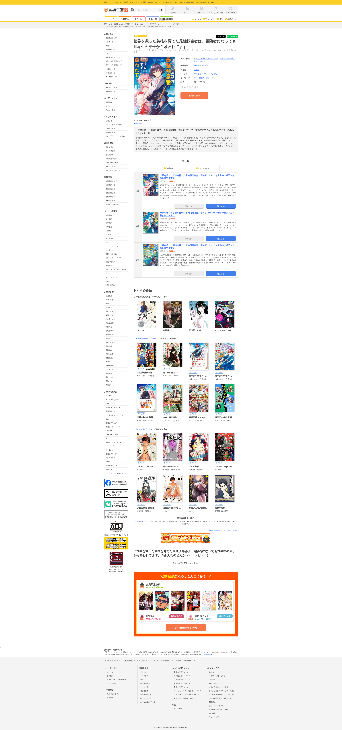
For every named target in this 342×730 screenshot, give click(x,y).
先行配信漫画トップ (113, 57)
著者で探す (110, 155)
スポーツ (109, 266)
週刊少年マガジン (112, 423)
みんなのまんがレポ (113, 170)
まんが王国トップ (113, 661)
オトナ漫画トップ (112, 77)
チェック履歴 (110, 110)
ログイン (109, 106)
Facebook (179, 709)
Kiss (107, 419)
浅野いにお (110, 300)
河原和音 (109, 327)
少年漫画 (109, 227)
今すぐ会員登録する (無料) (185, 628)
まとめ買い (204, 168)
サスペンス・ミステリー (114, 258)
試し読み (189, 206)
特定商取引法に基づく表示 (218, 709)
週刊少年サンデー (112, 454)
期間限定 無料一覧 (112, 204)
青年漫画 (109, 223)
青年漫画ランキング (183, 683)
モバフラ (109, 469)
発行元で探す (110, 166)
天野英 (227, 58)
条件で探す (110, 147)
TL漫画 (108, 231)
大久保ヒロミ (110, 319)
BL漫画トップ (111, 73)
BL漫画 (108, 235)
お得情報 (110, 698)
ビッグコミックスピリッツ (115, 415)
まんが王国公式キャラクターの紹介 (222, 691)
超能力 (202, 78)
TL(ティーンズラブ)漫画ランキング (188, 691)
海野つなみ (110, 311)
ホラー (108, 273)
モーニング (110, 446)
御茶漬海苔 (110, 323)
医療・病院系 (110, 285)
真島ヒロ (109, 381)
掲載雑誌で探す (111, 159)
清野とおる (110, 354)
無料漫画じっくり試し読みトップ (138, 661)
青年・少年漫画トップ (114, 65)
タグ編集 (139, 123)
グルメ (108, 281)
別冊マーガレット (112, 434)
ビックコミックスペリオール (116, 473)
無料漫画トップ (111, 38)
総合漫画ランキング (183, 672)
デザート (109, 462)
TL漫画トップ (110, 69)
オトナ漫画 (110, 238)
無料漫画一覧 (110, 185)
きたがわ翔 (110, 331)
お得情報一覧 (110, 91)
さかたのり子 (110, 342)
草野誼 (108, 338)
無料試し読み (194, 95)
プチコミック (110, 403)
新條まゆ (109, 350)
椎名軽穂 (109, 346)
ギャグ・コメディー (113, 250)
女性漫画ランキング (183, 676)
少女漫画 (109, 219)
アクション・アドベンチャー (116, 269)
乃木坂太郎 (110, 369)
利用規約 (212, 702)
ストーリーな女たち (113, 400)
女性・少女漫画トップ (114, 61)
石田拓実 (109, 307)
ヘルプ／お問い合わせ (114, 125)
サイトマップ (214, 717)
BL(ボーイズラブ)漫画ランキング (188, 695)
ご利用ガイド (110, 128)
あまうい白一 (206, 58)
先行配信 (125, 19)
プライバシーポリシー (217, 706)
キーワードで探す (112, 163)
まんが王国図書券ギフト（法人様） (222, 695)
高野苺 (108, 362)
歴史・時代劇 (110, 262)
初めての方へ (110, 132)
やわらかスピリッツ (143, 429)
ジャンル (198, 19)
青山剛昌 (109, 296)
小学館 (196, 70)
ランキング (210, 19)
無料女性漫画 (110, 189)
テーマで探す (110, 151)
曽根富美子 (110, 358)
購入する (221, 206)
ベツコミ (109, 438)
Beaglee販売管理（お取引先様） (221, 698)
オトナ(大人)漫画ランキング (186, 698)
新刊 (221, 19)
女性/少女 (139, 19)
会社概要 (212, 713)
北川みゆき (110, 335)
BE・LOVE (110, 396)
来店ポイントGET (112, 87)
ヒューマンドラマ (112, 246)
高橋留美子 (110, 366)
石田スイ (109, 304)
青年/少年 (153, 19)
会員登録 (109, 102)
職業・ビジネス (111, 254)
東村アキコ (110, 373)
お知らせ (109, 121)
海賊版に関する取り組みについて (116, 535)
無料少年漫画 (110, 201)
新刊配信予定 (110, 50)
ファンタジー (211, 78)
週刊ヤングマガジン (113, 407)
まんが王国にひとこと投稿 (115, 136)
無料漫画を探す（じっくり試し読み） (223, 530)
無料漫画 (169, 19)
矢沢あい (109, 385)
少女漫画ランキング (183, 680)
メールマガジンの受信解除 (116, 680)
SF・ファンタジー (112, 277)
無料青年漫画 (110, 197)
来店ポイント (233, 19)
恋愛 (107, 242)
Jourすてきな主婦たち (114, 442)
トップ (111, 19)
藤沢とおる (110, 377)
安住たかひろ (199, 61)
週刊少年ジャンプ (112, 411)
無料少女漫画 (110, 193)
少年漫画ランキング (183, 687)
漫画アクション (111, 465)
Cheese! (109, 431)
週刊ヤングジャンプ (113, 427)
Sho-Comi (109, 450)
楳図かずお (110, 315)
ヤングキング (110, 458)
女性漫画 (109, 215)
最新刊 (170, 168)
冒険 (196, 78)
